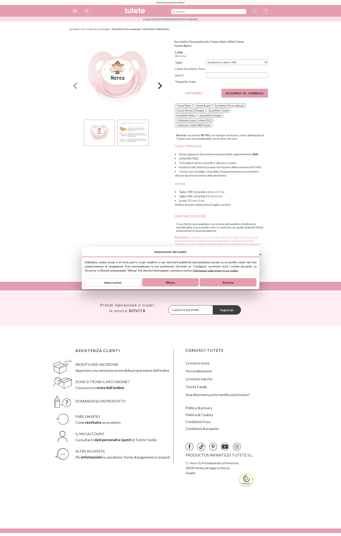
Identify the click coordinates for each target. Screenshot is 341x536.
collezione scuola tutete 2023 (194, 120)
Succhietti (74, 29)
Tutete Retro (183, 45)
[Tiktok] (201, 447)
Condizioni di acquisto (202, 428)
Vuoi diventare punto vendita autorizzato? (217, 394)
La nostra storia (197, 363)
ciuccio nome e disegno (190, 110)
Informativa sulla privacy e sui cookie (215, 270)
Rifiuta (170, 282)
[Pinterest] (213, 447)
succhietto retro (186, 115)
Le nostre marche (199, 378)
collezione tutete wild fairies (193, 125)
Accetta (228, 282)
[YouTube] (225, 447)
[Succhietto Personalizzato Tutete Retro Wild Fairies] (117, 76)
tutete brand (203, 105)
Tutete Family (196, 386)
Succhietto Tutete (218, 110)
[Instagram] (237, 447)
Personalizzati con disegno (96, 29)
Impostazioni (113, 282)
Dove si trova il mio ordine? (170, 2)
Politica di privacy (198, 407)
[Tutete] (143, 12)
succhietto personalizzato (229, 105)
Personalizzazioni (198, 371)
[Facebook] (189, 447)
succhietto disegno (211, 115)
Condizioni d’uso (198, 421)
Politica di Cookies (199, 414)
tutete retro (183, 105)
